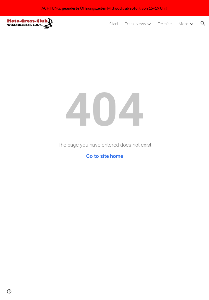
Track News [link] (135, 23)
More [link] (183, 23)
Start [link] (113, 23)
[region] (104, 8)
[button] (203, 23)
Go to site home (104, 156)
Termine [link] (165, 23)
